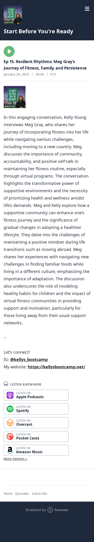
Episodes (22, 493)
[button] (9, 51)
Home (8, 493)
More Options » (15, 458)
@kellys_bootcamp (29, 359)
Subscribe (39, 493)
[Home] (13, 15)
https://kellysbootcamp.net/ (56, 367)
